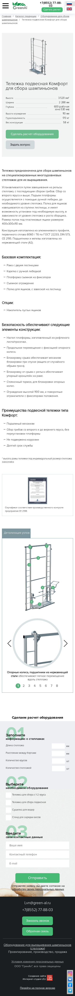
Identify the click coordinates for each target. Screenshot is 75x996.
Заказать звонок (37, 921)
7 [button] (51, 686)
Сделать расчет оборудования (32, 134)
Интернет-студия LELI (34, 979)
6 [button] (46, 686)
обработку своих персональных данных (38, 889)
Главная (6, 16)
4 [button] (35, 686)
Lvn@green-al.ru (37, 903)
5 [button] (40, 686)
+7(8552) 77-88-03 (51, 4)
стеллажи (37, 948)
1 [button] (18, 686)
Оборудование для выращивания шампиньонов (37, 945)
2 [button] (24, 686)
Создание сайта (37, 976)
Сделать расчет (52, 9)
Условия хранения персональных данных (38, 961)
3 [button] (29, 686)
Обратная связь (37, 931)
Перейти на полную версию (37, 988)
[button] (9, 643)
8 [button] (57, 686)
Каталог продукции (25, 16)
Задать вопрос (20, 145)
